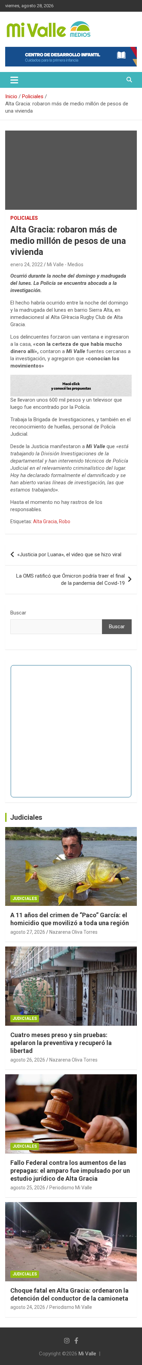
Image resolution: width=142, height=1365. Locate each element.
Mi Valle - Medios (65, 264)
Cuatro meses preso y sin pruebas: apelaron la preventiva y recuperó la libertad (61, 1043)
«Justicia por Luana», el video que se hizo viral (69, 554)
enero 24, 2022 (26, 264)
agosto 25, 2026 (27, 1187)
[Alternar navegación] (14, 80)
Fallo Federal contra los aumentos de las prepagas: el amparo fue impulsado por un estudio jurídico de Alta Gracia (70, 1170)
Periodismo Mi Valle (70, 1187)
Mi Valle (87, 1354)
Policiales (24, 218)
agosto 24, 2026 (27, 1307)
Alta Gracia (45, 521)
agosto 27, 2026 (27, 932)
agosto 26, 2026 (27, 1060)
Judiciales (26, 817)
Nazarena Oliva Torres (73, 932)
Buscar (18, 613)
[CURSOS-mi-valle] (71, 378)
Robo (64, 521)
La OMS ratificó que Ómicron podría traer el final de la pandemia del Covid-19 (70, 579)
